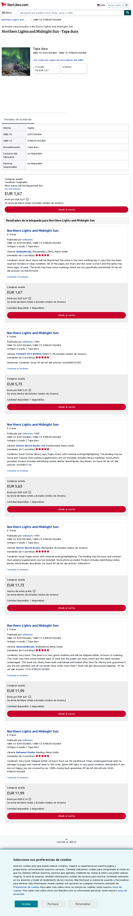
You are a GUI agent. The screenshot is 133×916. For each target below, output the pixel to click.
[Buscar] (127, 12)
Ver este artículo (12, 189)
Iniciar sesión (114, 5)
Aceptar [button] (26, 903)
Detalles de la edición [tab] (18, 119)
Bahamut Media (25, 752)
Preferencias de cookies (26, 886)
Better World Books (28, 547)
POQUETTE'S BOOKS (28, 353)
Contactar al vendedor (17, 276)
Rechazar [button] (53, 903)
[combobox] (71, 12)
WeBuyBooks (24, 251)
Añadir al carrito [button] (66, 209)
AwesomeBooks (25, 646)
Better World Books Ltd (30, 445)
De (41, 68)
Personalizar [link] (83, 903)
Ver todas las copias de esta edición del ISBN (58, 59)
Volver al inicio (66, 841)
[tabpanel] (65, 147)
